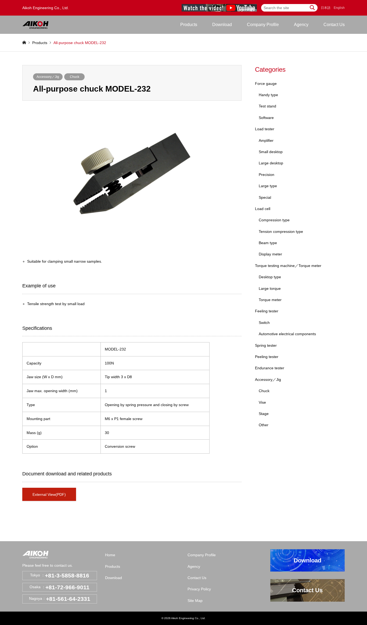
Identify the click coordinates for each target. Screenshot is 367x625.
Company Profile (263, 24)
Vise (262, 402)
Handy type (268, 95)
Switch (264, 322)
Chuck (74, 77)
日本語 (325, 7)
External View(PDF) (49, 494)
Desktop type (270, 277)
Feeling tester (266, 311)
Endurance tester (269, 368)
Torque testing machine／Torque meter (288, 265)
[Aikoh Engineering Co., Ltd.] (35, 25)
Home (110, 555)
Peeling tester (266, 357)
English (339, 7)
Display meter (270, 254)
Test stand (267, 106)
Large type (268, 186)
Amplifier (266, 140)
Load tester (264, 129)
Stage (264, 413)
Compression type (274, 220)
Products (112, 566)
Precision (266, 174)
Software (266, 117)
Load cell (262, 209)
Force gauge (266, 83)
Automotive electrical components (287, 334)
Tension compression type (281, 231)
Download (222, 24)
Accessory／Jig (48, 77)
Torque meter (270, 300)
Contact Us (334, 24)
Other (263, 425)
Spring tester (266, 345)
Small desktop (271, 152)
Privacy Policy (199, 589)
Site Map (195, 600)
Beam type (268, 243)
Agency (301, 24)
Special (265, 197)
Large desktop (271, 163)
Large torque (270, 288)
